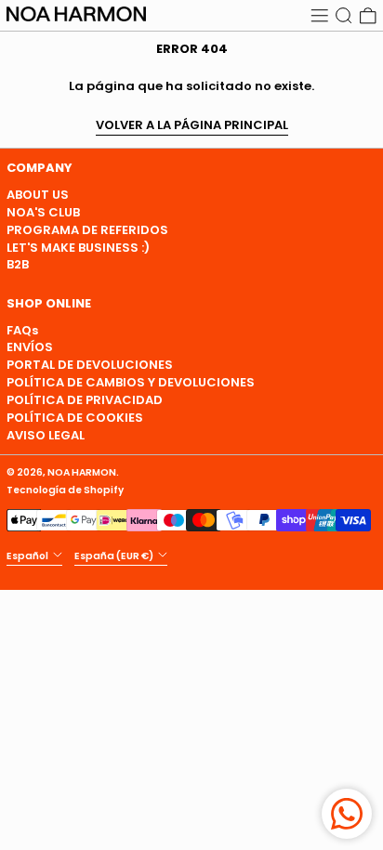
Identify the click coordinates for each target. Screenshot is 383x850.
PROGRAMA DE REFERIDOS (87, 230)
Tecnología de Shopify (65, 490)
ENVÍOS (30, 347)
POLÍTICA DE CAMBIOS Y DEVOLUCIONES (131, 382)
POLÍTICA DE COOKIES (75, 417)
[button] (344, 15)
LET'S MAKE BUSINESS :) (78, 247)
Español (28, 555)
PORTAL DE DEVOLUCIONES (90, 364)
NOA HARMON (81, 472)
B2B (18, 264)
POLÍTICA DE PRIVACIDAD (85, 400)
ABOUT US (38, 194)
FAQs (22, 330)
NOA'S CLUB (43, 212)
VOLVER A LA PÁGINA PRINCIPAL (192, 126)
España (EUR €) (114, 555)
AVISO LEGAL (46, 435)
